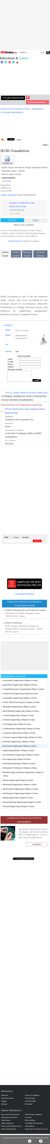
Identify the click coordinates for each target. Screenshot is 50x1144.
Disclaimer (29, 1104)
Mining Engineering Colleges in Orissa (18, 797)
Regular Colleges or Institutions (15, 109)
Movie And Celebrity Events (11, 1126)
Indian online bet (7, 1123)
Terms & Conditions (32, 1095)
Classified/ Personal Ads (34, 1123)
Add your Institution (37, 102)
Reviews (7, 181)
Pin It (19, 140)
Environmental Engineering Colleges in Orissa (21, 755)
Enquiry (4, 1101)
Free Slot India (30, 1101)
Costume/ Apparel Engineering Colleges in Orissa (22, 737)
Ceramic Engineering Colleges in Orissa (18, 715)
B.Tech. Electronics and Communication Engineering (21, 405)
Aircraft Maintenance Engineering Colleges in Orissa (23, 689)
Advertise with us (7, 1098)
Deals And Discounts (8, 1129)
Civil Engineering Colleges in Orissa (17, 724)
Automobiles (29, 1126)
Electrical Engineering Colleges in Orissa (19, 741)
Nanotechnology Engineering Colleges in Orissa (22, 802)
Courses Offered (7, 195)
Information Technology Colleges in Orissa (20, 768)
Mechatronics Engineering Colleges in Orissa (20, 789)
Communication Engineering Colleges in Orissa (21, 728)
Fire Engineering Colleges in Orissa (17, 759)
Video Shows (5, 1120)
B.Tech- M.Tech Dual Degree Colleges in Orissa (21, 702)
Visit (17, 351)
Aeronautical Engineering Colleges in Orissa (20, 680)
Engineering (37, 109)
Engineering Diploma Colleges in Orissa (18, 750)
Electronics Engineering (11, 112)
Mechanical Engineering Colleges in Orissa (20, 784)
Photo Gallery (30, 1120)
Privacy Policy (30, 1098)
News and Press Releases (10, 1114)
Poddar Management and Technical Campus (25, 610)
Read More (37, 844)
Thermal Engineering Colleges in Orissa (18, 806)
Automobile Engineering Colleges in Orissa (20, 698)
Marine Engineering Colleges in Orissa (18, 780)
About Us (4, 1095)
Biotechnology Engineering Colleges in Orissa (21, 711)
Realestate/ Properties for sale (36, 1129)
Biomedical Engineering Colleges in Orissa (19, 706)
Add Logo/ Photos (16, 210)
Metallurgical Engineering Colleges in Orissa (20, 793)
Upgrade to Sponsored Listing (21, 203)
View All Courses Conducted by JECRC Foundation (25, 393)
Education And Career (9, 1117)
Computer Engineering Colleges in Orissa (19, 733)
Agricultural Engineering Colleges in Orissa (20, 685)
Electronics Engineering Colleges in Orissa (19, 746)
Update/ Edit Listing (17, 206)
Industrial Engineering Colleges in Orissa (19, 763)
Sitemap (4, 1104)
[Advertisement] (25, 25)
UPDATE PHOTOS (15, 241)
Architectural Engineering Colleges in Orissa (20, 693)
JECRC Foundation (13, 622)
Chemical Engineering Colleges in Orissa (19, 719)
